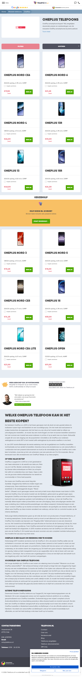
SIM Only (44, 647)
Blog (42, 638)
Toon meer (46, 32)
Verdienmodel (46, 635)
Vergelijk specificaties (11, 86)
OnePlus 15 (52, 300)
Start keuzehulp (40, 221)
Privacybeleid (74, 652)
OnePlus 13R (53, 123)
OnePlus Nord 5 (56, 252)
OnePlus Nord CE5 (17, 300)
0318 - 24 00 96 (14, 647)
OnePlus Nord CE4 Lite (20, 348)
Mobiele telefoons (15, 12)
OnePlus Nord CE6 (17, 75)
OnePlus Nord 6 (56, 75)
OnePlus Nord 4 (15, 123)
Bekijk (28, 92)
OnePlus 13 (11, 170)
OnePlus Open (55, 348)
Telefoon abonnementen (50, 644)
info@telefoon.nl (8, 642)
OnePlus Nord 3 (15, 252)
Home (4, 12)
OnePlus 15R (53, 170)
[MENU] (3, 3)
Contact (44, 630)
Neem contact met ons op (22, 404)
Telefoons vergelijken (48, 641)
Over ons (44, 632)
